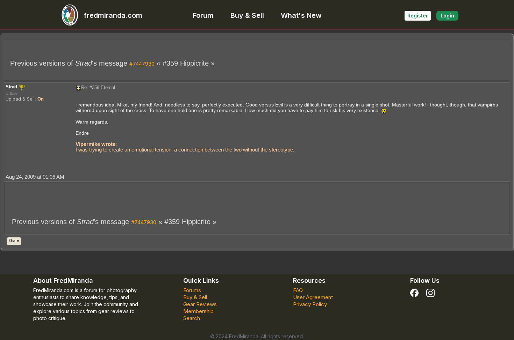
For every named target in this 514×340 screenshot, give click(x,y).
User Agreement (313, 297)
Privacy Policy (310, 304)
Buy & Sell (247, 15)
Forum (203, 15)
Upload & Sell (20, 99)
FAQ (298, 290)
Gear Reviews (200, 304)
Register (417, 16)
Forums (192, 290)
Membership (198, 311)
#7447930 (142, 63)
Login (447, 16)
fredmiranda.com (113, 15)
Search (191, 318)
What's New (301, 15)
